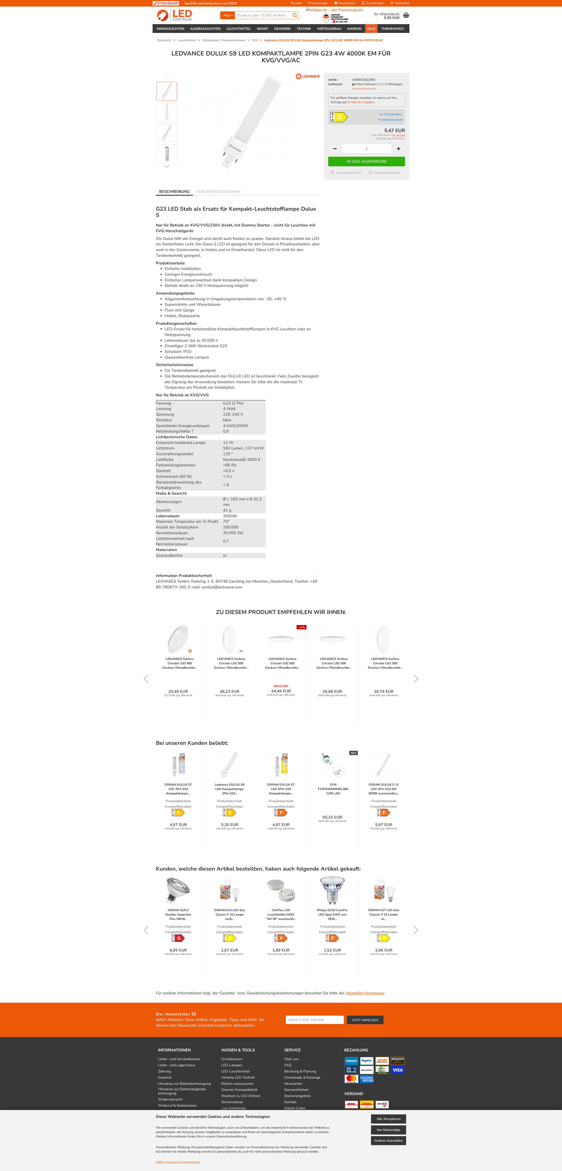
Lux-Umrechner (233, 1108)
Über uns (291, 1059)
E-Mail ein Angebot (361, 102)
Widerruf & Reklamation (177, 1106)
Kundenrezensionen (218, 191)
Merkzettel (401, 3)
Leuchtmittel (239, 29)
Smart (262, 29)
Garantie (165, 1078)
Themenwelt (392, 29)
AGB (159, 1162)
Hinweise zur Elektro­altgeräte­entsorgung (182, 1091)
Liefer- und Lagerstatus (176, 1065)
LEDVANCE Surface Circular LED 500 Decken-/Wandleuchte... (231, 663)
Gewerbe (282, 29)
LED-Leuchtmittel (235, 1071)
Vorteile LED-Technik (238, 1078)
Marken (354, 29)
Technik (304, 29)
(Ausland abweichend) (364, 88)
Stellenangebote (297, 1096)
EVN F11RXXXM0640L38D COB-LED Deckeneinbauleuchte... (333, 789)
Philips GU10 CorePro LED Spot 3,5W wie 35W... (332, 914)
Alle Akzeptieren (389, 1119)
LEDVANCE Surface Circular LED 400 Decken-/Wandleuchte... (179, 663)
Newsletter (293, 1084)
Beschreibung (174, 191)
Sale (371, 29)
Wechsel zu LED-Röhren (240, 1096)
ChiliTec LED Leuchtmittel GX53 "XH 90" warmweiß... (281, 914)
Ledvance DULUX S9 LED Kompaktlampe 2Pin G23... (229, 789)
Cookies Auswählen (388, 1141)
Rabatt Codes (295, 1108)
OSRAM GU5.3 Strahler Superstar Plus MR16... (178, 914)
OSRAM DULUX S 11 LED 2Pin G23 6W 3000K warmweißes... (383, 789)
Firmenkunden (318, 3)
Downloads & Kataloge (302, 1078)
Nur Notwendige (388, 1130)
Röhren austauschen (237, 1084)
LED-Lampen (231, 1065)
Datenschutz (191, 1162)
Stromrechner (232, 1102)
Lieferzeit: (335, 84)
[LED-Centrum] (185, 15)
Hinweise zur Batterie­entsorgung (184, 1084)
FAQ (287, 1065)
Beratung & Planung (300, 1071)
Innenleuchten (170, 29)
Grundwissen (231, 1059)
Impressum (172, 1162)
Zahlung (164, 1071)
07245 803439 (167, 3)
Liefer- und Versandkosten (179, 1059)
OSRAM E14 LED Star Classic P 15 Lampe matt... (229, 914)
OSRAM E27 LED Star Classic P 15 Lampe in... (383, 914)
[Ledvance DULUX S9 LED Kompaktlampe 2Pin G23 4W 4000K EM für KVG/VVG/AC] (251, 122)
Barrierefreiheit (296, 1090)
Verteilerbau (329, 29)
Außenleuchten (205, 29)
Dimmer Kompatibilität (239, 1090)
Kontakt (296, 3)
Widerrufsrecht (170, 1099)
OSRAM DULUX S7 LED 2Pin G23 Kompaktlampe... (178, 789)
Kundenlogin (374, 3)
